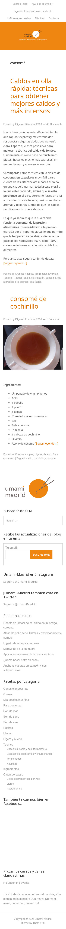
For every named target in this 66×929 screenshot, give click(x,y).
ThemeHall (39, 922)
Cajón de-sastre (13, 774)
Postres (8, 728)
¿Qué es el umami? (43, 3)
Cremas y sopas (24, 273)
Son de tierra (11, 716)
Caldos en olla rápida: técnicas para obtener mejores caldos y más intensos (35, 96)
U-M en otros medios (19, 18)
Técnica (7, 277)
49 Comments (54, 124)
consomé (51, 277)
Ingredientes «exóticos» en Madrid (33, 11)
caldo (27, 277)
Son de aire (10, 722)
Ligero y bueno (43, 454)
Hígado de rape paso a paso (21, 643)
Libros (10, 783)
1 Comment (52, 319)
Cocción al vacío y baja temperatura (27, 749)
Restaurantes (14, 788)
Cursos (7, 694)
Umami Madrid (43, 918)
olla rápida (36, 281)
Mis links (40, 18)
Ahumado (12, 763)
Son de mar (10, 711)
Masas (7, 733)
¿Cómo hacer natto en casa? (21, 660)
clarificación (37, 277)
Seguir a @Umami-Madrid (20, 582)
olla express (22, 281)
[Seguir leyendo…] (15, 263)
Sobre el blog (19, 3)
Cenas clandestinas (15, 689)
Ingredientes (11, 769)
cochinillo (39, 458)
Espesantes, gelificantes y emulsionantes (29, 753)
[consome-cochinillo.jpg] (33, 347)
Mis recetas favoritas (46, 273)
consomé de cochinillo (28, 302)
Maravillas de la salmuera (19, 649)
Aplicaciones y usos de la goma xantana (28, 654)
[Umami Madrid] (33, 38)
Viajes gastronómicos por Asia (23, 778)
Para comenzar (12, 705)
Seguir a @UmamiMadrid (19, 604)
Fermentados (14, 758)
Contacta (54, 18)
